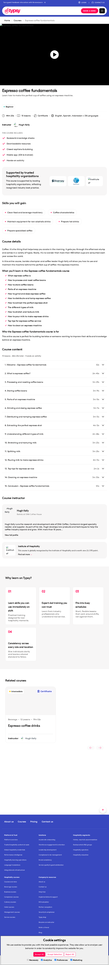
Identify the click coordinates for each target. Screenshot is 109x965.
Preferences (62, 960)
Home (7, 20)
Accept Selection (54, 954)
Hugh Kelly (23, 510)
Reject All (70, 954)
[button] (82, 2)
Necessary (33, 960)
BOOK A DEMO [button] (89, 11)
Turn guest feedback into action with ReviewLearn (23, 2)
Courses (17, 20)
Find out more (25, 554)
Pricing (33, 821)
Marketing (77, 960)
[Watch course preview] (54, 54)
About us (9, 821)
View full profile (11, 535)
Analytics (47, 960)
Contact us (47, 821)
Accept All (39, 954)
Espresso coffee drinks (24, 726)
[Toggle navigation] (102, 10)
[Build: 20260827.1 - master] (41, 10)
